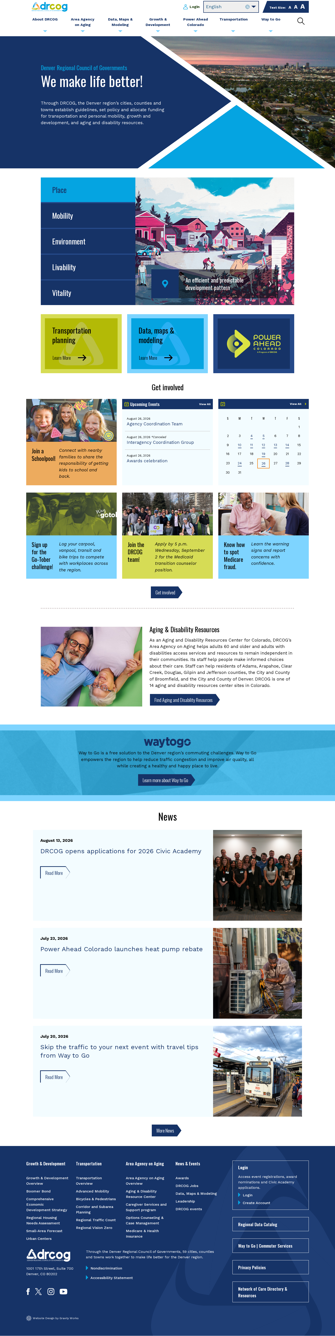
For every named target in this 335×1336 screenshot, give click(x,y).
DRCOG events (188, 1209)
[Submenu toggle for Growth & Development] (158, 32)
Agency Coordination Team (155, 423)
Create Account (256, 1203)
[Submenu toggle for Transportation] (233, 32)
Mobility (62, 215)
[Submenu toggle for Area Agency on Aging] (82, 32)
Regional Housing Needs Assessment (43, 1220)
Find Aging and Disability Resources (184, 699)
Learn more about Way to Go (165, 780)
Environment (68, 241)
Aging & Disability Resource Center (141, 1194)
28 (287, 463)
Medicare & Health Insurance (142, 1233)
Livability (64, 267)
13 (275, 445)
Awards (182, 1178)
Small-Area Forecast (44, 1231)
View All (205, 404)
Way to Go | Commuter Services (265, 1245)
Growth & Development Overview (47, 1181)
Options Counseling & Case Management (144, 1220)
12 (263, 445)
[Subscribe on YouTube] (63, 1293)
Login (195, 7)
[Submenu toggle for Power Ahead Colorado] (195, 32)
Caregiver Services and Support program (146, 1207)
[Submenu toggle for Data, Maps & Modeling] (120, 32)
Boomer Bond (38, 1191)
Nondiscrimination (106, 1268)
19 (263, 454)
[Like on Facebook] (28, 1293)
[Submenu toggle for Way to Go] (270, 32)
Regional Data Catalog (257, 1224)
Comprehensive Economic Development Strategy (46, 1204)
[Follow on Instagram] (51, 1293)
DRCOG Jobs (186, 1186)
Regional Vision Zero (94, 1228)
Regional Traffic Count (96, 1220)
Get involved (165, 592)
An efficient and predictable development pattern (215, 283)
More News (165, 1130)
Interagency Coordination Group (160, 442)
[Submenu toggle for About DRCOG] (45, 32)
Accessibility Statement (111, 1278)
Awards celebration (147, 460)
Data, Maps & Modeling (196, 1193)
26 (263, 463)
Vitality (61, 292)
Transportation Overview (89, 1181)
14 (287, 445)
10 (239, 445)
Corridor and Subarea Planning (94, 1209)
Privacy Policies (252, 1267)
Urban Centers (39, 1238)
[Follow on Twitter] (38, 1293)
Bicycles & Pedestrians (96, 1199)
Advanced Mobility (92, 1191)
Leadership (185, 1201)
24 (240, 463)
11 (251, 445)
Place (59, 189)
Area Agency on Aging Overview (145, 1181)
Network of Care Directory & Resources (262, 1291)
